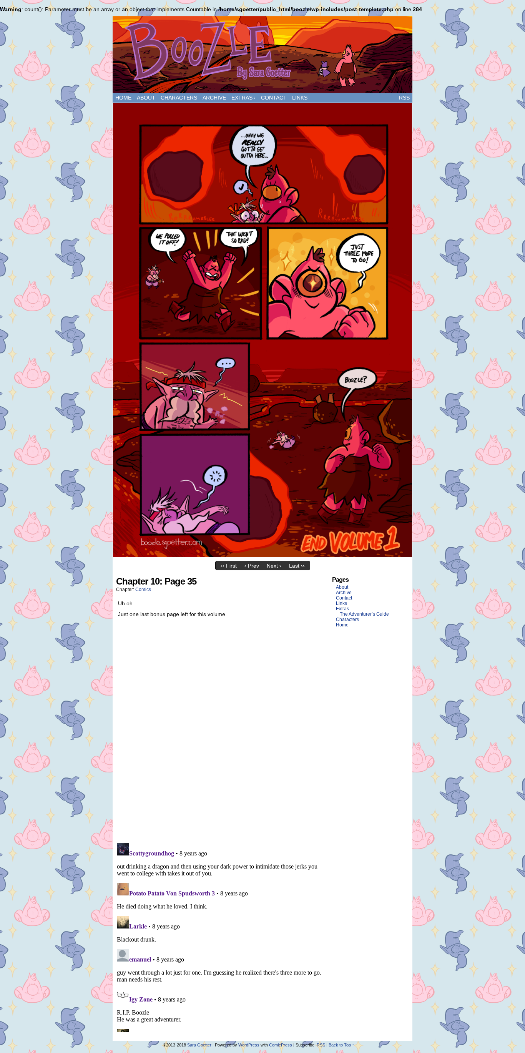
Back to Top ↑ (341, 1045)
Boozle (262, 54)
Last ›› (297, 566)
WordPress (248, 1045)
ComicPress (280, 1045)
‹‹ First (229, 566)
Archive (214, 98)
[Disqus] (221, 732)
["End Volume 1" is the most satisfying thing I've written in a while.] (262, 555)
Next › (274, 566)
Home (123, 98)
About (146, 98)
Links (299, 98)
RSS (404, 98)
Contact (274, 98)
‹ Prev (251, 566)
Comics (143, 589)
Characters (179, 98)
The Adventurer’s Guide (364, 614)
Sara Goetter (199, 1045)
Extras (243, 98)
